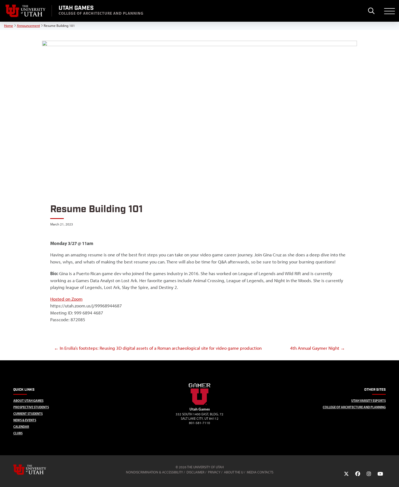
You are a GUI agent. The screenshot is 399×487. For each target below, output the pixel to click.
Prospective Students (31, 407)
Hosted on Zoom (66, 299)
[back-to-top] (392, 476)
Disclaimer (195, 472)
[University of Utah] (37, 469)
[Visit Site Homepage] (199, 404)
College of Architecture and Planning (354, 407)
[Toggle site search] (371, 11)
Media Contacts (260, 472)
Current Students (28, 414)
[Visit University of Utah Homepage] (25, 11)
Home (8, 26)
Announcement (28, 26)
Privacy (214, 472)
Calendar (21, 427)
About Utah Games (28, 401)
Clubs (18, 433)
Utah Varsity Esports (368, 401)
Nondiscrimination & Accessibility (154, 472)
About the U (233, 472)
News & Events (24, 420)
